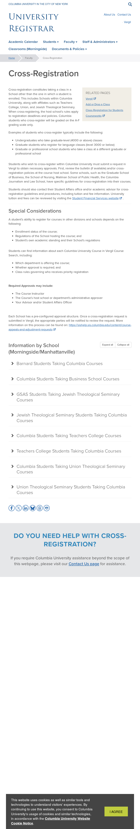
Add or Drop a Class (98, 104)
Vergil (127, 22)
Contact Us (124, 14)
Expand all (107, 345)
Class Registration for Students (104, 110)
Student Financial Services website (95, 198)
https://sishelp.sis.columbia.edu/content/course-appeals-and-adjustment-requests (70, 327)
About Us (109, 14)
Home (12, 58)
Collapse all (123, 345)
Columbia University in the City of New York (38, 4)
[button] (12, 508)
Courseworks (94, 116)
